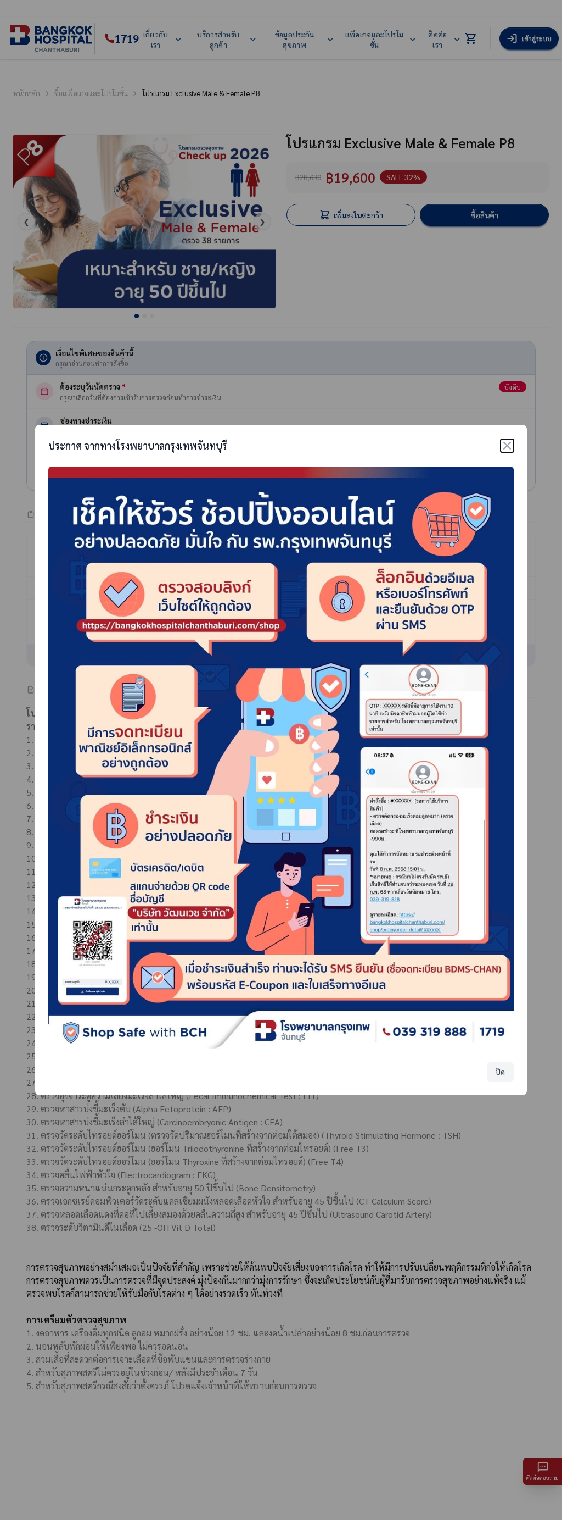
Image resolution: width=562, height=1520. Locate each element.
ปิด (500, 1072)
